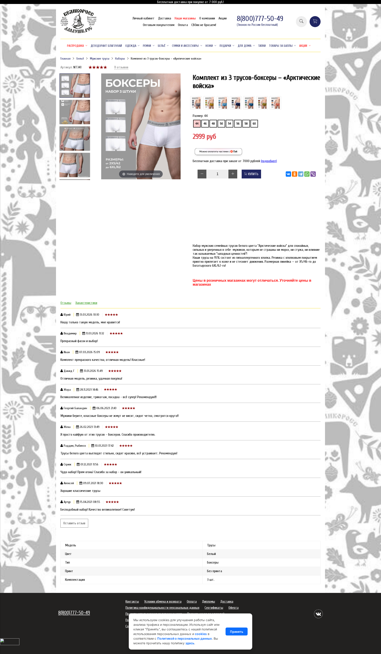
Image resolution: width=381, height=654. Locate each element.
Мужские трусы (99, 58)
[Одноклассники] (294, 174)
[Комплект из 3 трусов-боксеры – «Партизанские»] (249, 103)
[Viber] (313, 174)
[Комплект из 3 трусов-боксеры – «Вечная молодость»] (275, 103)
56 (237, 123)
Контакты (132, 601)
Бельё (80, 58)
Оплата (183, 25)
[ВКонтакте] (288, 174)
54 (229, 123)
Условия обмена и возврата (162, 601)
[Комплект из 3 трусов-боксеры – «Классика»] (236, 103)
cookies (201, 634)
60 (254, 123)
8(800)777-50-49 (260, 18)
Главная (65, 58)
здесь (189, 643)
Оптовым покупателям (158, 25)
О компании (207, 18)
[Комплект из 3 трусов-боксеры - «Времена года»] (209, 103)
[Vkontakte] (318, 613)
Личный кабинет (144, 18)
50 (221, 123)
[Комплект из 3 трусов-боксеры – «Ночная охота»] (196, 103)
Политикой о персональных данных (184, 638)
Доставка (164, 18)
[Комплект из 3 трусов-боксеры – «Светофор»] (262, 103)
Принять (236, 631)
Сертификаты (214, 608)
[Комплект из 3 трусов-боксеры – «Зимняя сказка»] (222, 103)
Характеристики (86, 303)
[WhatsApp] (307, 174)
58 (246, 123)
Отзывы (65, 303)
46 (205, 123)
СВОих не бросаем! (203, 25)
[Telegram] (300, 174)
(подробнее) (269, 161)
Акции (223, 18)
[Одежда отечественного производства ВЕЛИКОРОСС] (78, 33)
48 (213, 123)
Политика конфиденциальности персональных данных (162, 608)
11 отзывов (121, 67)
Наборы (120, 58)
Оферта (233, 608)
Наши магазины (185, 18)
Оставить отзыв (74, 523)
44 (196, 123)
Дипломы (208, 601)
